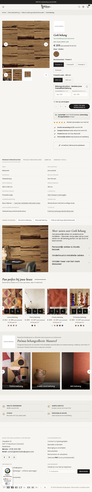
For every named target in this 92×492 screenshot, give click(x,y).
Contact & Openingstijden (58, 441)
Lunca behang (12, 317)
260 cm (58, 80)
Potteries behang (79, 317)
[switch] (7, 483)
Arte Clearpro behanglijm (57, 195)
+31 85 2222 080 (15, 449)
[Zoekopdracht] (79, 7)
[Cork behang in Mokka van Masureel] (17, 74)
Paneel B (70, 64)
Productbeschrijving (32, 160)
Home (4, 12)
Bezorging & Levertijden (57, 448)
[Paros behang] (35, 302)
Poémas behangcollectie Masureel (33, 12)
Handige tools (60, 160)
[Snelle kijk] (17, 311)
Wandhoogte (78, 91)
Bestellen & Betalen (55, 445)
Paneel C (81, 64)
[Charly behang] (57, 302)
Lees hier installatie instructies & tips (27, 203)
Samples (47, 160)
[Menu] (3, 7)
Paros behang (35, 317)
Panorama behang (24, 220)
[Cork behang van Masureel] (27, 75)
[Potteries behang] (80, 302)
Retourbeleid (52, 451)
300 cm (68, 80)
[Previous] (6, 44)
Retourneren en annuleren (57, 454)
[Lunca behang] (12, 302)
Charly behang (57, 317)
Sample (58, 70)
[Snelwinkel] (12, 311)
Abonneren (83, 471)
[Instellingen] (83, 7)
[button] (88, 7)
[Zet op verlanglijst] (6, 311)
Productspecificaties (11, 160)
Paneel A (58, 64)
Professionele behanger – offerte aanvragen (19, 471)
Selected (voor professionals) (61, 458)
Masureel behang (14, 12)
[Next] (46, 44)
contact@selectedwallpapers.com (21, 452)
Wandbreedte (61, 91)
